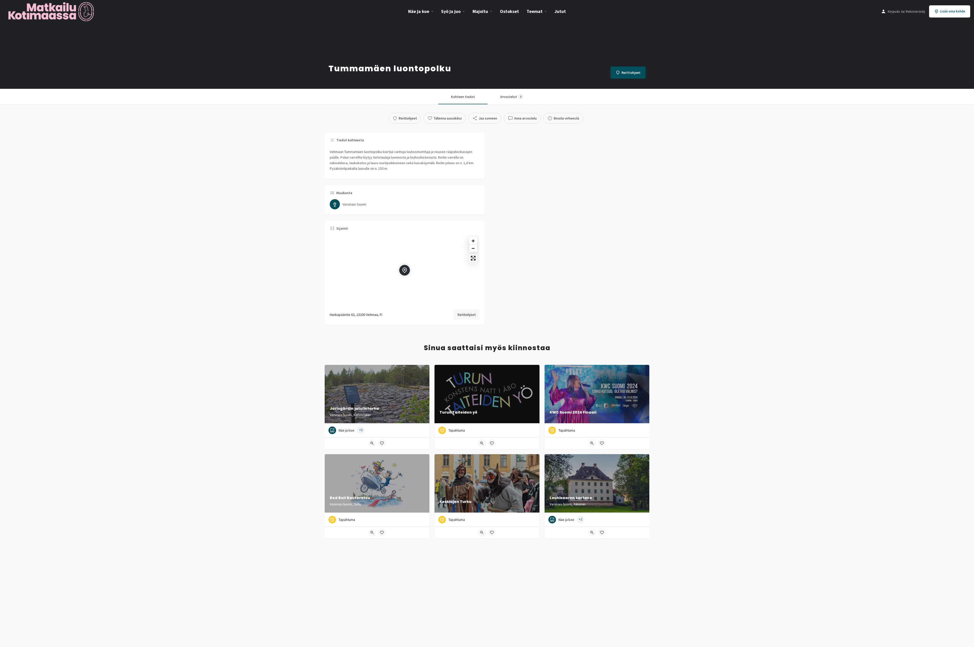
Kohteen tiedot (463, 96)
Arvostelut (510, 96)
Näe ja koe (418, 11)
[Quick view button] (372, 443)
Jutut (560, 11)
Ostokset (509, 11)
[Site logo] (51, 11)
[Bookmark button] (382, 443)
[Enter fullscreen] (473, 258)
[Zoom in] (473, 241)
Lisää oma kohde (952, 11)
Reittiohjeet (467, 314)
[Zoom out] (473, 248)
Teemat (535, 11)
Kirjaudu (894, 11)
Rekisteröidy (915, 11)
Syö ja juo (451, 11)
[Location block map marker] (404, 270)
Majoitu (480, 11)
